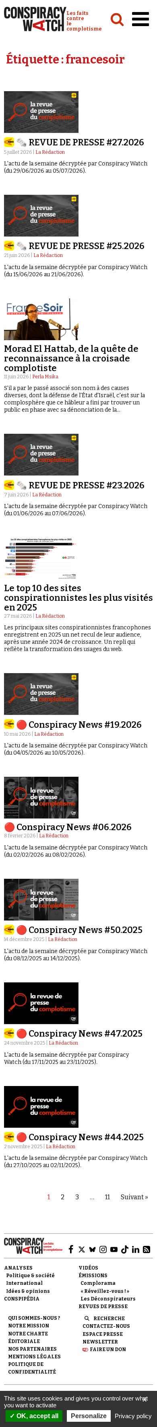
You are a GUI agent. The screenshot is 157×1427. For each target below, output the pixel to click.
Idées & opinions (28, 1291)
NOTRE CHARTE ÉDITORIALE (28, 1337)
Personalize (89, 1416)
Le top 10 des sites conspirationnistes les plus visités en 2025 (78, 598)
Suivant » (134, 1197)
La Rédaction (50, 152)
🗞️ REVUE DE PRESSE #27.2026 (80, 142)
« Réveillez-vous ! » (105, 1291)
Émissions (92, 1275)
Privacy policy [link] (133, 1416)
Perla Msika (45, 377)
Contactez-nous (106, 1326)
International (24, 1283)
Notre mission (28, 1326)
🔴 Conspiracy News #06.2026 (68, 827)
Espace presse (103, 1334)
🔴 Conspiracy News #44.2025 (80, 1137)
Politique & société (30, 1275)
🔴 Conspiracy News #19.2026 (79, 724)
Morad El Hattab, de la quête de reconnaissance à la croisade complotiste (71, 358)
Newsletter (100, 1342)
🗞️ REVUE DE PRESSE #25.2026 (80, 246)
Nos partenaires (32, 1349)
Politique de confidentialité (32, 1368)
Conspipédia (21, 1299)
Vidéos (88, 1268)
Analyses (18, 1268)
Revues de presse (103, 1306)
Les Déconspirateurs (108, 1299)
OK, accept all (36, 1416)
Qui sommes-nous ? (34, 1318)
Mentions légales (34, 1357)
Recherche (109, 1318)
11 (107, 1197)
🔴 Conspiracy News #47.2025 (79, 1033)
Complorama (98, 1283)
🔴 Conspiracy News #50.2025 (79, 930)
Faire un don (108, 1349)
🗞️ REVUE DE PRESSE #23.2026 (80, 485)
